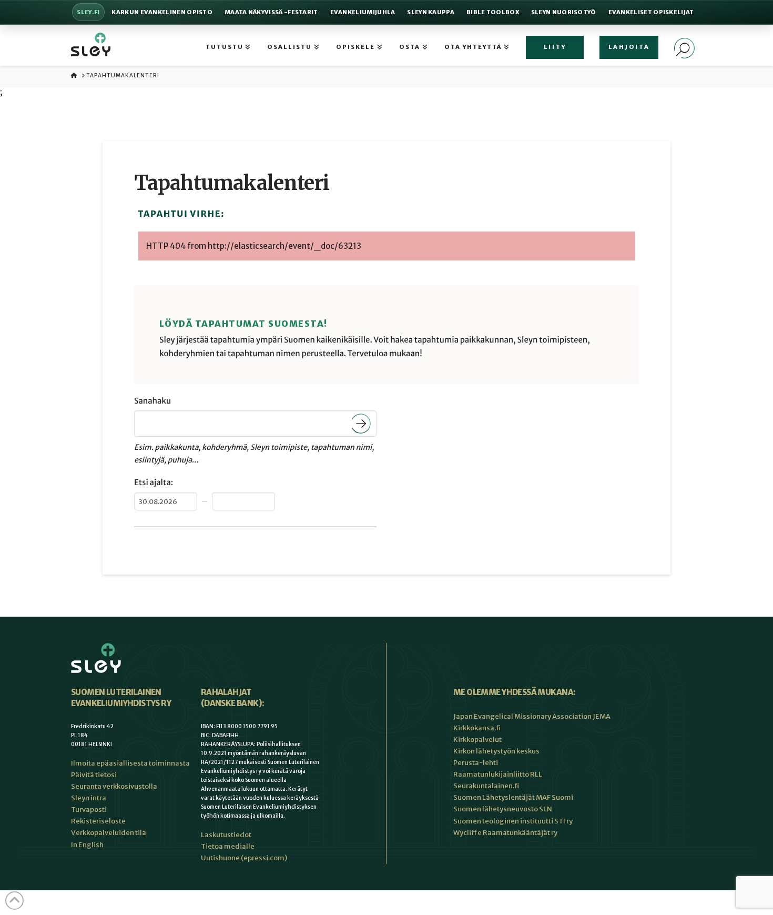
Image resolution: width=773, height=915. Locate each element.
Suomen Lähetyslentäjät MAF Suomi (513, 797)
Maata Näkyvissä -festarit (271, 12)
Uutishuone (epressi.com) (244, 857)
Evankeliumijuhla (362, 12)
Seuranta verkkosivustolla (114, 786)
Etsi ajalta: (153, 483)
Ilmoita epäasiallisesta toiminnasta (130, 763)
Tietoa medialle (228, 846)
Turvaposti (89, 809)
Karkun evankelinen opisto (161, 12)
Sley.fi (88, 12)
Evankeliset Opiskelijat (651, 12)
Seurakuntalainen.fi (486, 785)
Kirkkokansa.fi (477, 727)
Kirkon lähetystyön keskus (496, 751)
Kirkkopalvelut (477, 739)
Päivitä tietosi (94, 774)
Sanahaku (152, 401)
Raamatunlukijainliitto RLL (497, 774)
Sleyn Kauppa (430, 12)
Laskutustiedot (226, 834)
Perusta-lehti (475, 762)
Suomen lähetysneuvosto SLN (502, 809)
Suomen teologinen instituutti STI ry (513, 821)
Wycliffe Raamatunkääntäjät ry (505, 832)
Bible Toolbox (492, 12)
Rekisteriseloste (98, 821)
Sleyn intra (88, 797)
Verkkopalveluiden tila (108, 832)
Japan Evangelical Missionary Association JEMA (532, 716)
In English (87, 844)
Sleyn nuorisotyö (563, 12)
